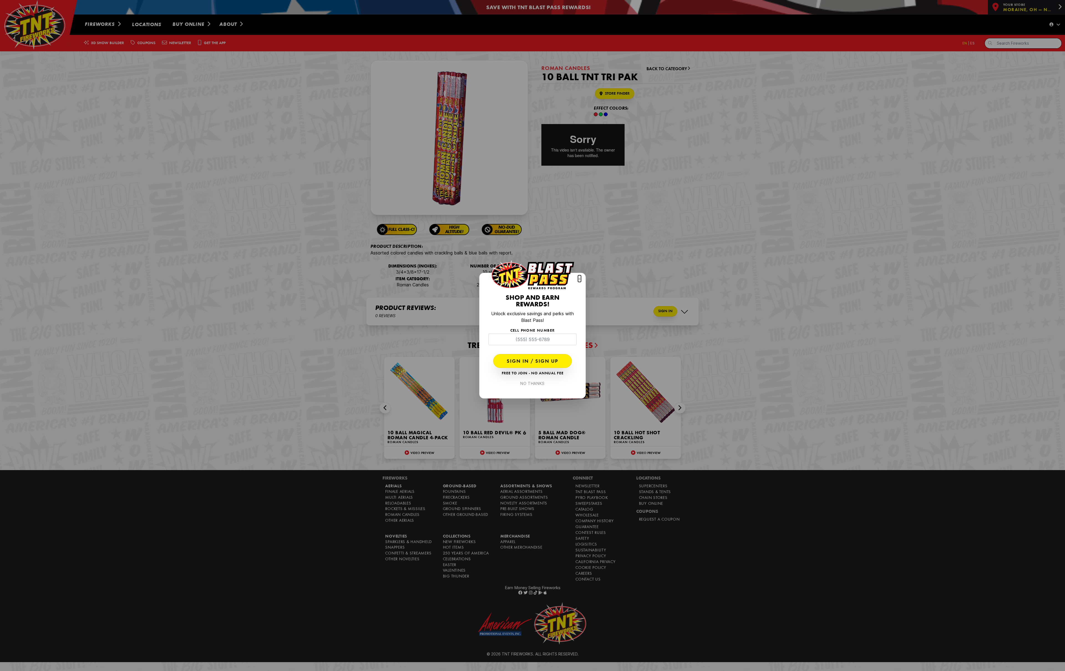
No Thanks (532, 383)
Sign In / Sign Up (532, 361)
